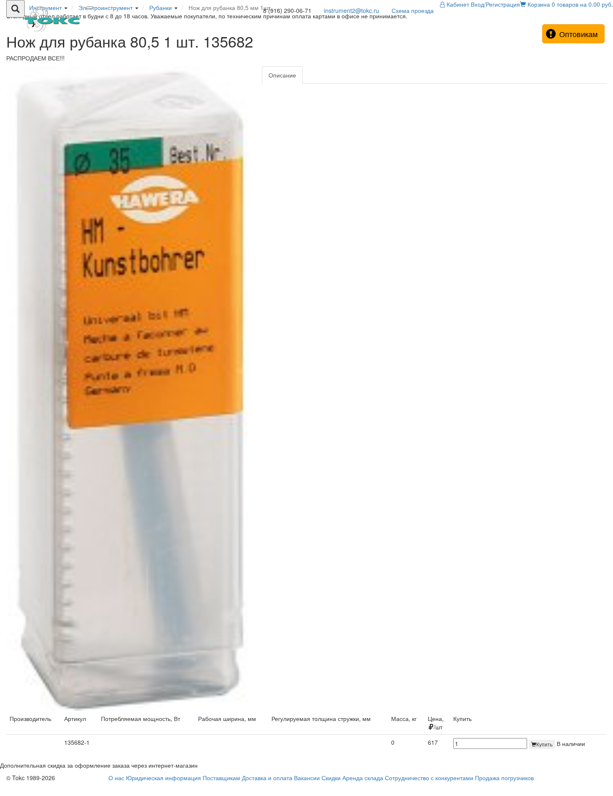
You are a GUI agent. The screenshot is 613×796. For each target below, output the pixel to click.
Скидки (331, 777)
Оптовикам (578, 33)
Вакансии (307, 777)
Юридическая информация (163, 777)
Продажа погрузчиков (504, 777)
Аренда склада (362, 777)
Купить (544, 744)
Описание (282, 75)
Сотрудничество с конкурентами (429, 777)
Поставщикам (221, 777)
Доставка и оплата (267, 777)
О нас (116, 777)
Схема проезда (413, 10)
